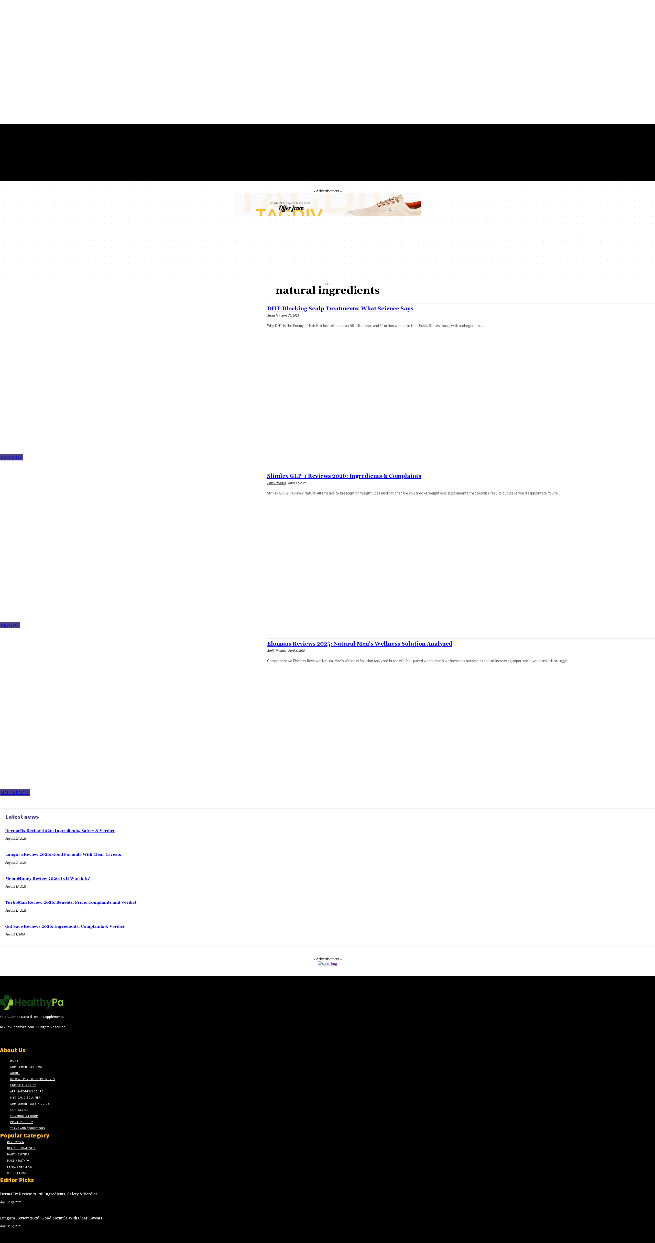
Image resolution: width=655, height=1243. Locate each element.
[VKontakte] (30, 1036)
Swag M (272, 315)
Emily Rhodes (276, 483)
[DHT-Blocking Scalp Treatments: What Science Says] (131, 381)
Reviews (10, 625)
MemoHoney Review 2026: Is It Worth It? (47, 878)
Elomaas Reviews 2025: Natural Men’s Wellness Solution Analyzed (359, 644)
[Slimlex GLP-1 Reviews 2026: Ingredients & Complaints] (131, 549)
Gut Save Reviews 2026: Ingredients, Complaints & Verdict (65, 926)
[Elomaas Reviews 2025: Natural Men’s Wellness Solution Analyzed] (131, 717)
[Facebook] (85, 141)
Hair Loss (11, 457)
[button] (103, 152)
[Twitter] (94, 141)
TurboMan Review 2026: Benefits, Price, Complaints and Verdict (70, 902)
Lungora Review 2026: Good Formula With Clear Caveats (63, 854)
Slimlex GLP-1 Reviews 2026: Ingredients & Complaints (344, 476)
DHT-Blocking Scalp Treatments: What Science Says (340, 309)
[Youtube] (104, 141)
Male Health (15, 792)
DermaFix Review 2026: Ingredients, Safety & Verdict (60, 830)
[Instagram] (12, 1036)
